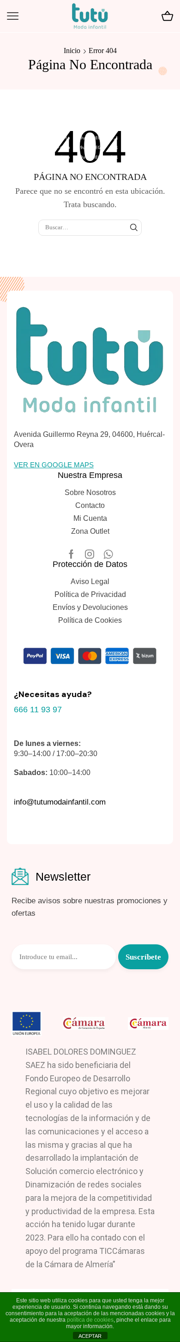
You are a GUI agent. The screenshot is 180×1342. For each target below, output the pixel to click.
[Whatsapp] (108, 554)
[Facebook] (71, 554)
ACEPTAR (90, 1336)
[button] (54, 464)
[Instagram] (89, 554)
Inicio (72, 50)
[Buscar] (134, 227)
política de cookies (90, 1320)
